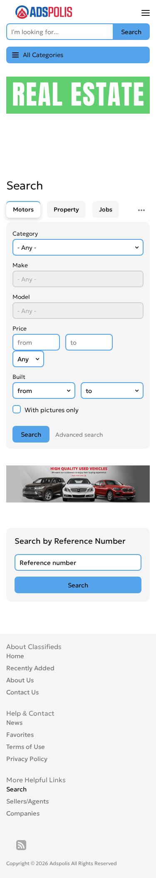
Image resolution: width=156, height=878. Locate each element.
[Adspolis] (43, 16)
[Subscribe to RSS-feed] (21, 845)
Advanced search (79, 434)
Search (16, 789)
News (14, 722)
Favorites (20, 735)
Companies (23, 813)
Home (15, 656)
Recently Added (30, 668)
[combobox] (78, 247)
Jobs (105, 209)
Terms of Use (25, 747)
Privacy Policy (26, 759)
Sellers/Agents (27, 801)
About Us (20, 680)
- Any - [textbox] (26, 247)
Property (66, 209)
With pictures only (51, 410)
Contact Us (22, 692)
